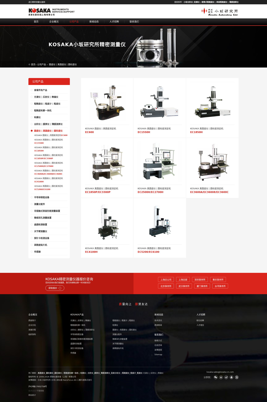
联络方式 (158, 341)
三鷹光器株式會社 (84, 380)
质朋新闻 (158, 325)
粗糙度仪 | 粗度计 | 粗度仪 (123, 320)
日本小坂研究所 (44, 380)
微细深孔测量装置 (119, 339)
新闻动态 (94, 21)
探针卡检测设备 (76, 348)
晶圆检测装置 (76, 344)
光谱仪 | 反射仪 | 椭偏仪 (80, 320)
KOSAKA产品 (77, 314)
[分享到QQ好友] (231, 377)
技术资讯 (158, 320)
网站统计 (32, 395)
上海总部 (183, 279)
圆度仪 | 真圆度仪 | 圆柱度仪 (63, 64)
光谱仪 (146, 373)
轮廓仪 (115, 325)
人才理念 (200, 325)
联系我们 (134, 21)
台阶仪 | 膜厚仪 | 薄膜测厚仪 (82, 330)
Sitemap (158, 354)
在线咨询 (158, 345)
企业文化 (32, 325)
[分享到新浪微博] (226, 377)
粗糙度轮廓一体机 (77, 325)
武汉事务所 (184, 286)
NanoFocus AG (69, 380)
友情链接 (158, 350)
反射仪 (153, 373)
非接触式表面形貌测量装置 (81, 339)
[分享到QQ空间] (221, 377)
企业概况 (54, 21)
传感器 (73, 353)
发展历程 (32, 330)
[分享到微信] (216, 377)
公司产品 (74, 21)
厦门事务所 (202, 286)
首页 (36, 21)
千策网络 (40, 391)
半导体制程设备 (76, 334)
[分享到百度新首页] (237, 377)
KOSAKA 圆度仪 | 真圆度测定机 (50, 135)
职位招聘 (200, 320)
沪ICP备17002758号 (37, 386)
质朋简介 (32, 320)
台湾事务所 (220, 286)
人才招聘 (114, 21)
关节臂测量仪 (118, 344)
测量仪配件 (117, 334)
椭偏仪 (160, 373)
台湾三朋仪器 (56, 380)
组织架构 (32, 334)
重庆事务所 (218, 279)
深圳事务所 (200, 279)
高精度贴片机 (118, 348)
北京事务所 (166, 286)
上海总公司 (166, 279)
